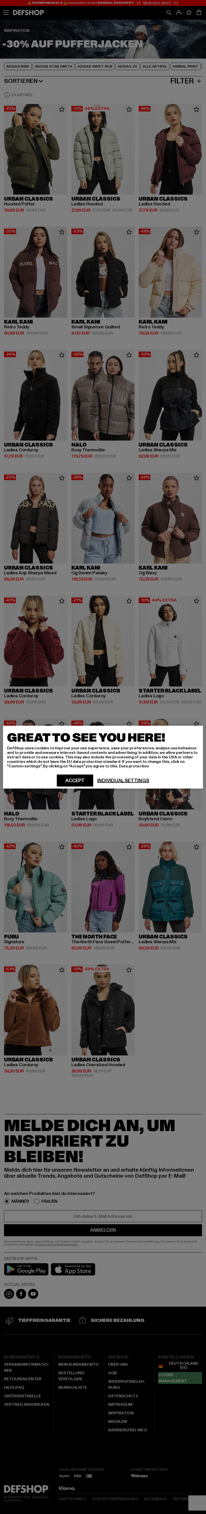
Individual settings (123, 780)
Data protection (134, 766)
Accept (75, 780)
